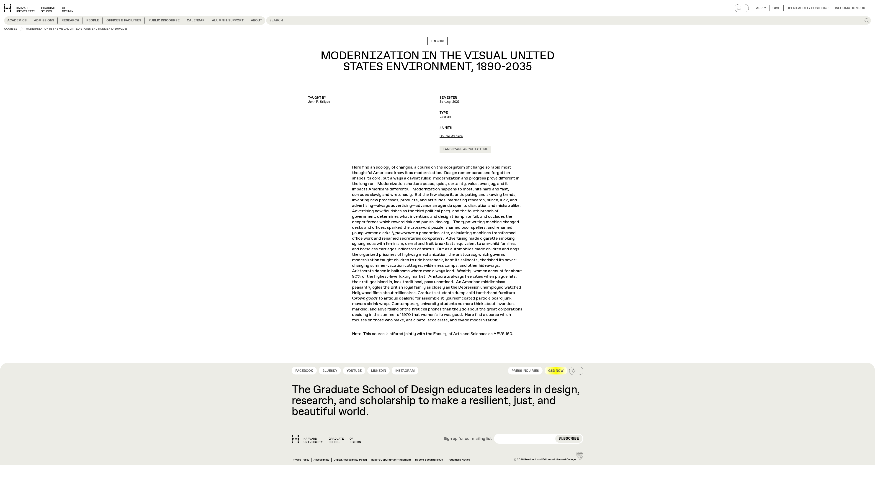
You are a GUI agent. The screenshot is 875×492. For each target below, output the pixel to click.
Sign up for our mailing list (468, 438)
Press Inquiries (525, 371)
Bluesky (329, 371)
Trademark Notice (458, 460)
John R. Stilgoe (319, 102)
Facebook (304, 371)
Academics (17, 20)
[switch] (742, 8)
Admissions (44, 20)
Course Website (451, 136)
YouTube (354, 371)
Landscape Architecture (465, 149)
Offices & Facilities (123, 20)
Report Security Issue (429, 460)
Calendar (196, 20)
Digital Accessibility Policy (350, 460)
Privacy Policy (300, 460)
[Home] (326, 439)
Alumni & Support (228, 20)
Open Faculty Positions (808, 8)
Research (70, 20)
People (92, 20)
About (256, 20)
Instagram (405, 371)
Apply (761, 8)
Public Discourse (164, 20)
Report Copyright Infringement (391, 460)
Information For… (851, 8)
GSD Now (556, 371)
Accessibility (321, 460)
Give (776, 8)
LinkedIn (378, 371)
